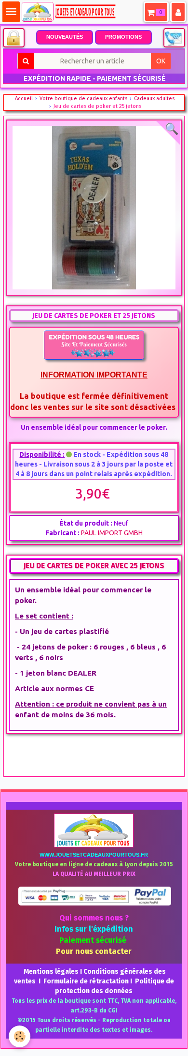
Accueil (24, 98)
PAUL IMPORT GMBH (112, 533)
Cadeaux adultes (154, 98)
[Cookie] (19, 1036)
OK (160, 61)
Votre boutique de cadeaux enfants (83, 98)
